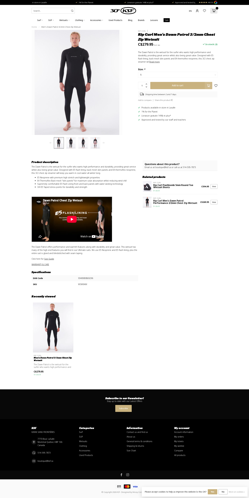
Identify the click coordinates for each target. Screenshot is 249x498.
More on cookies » (237, 492)
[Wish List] (204, 11)
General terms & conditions (139, 441)
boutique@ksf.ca (45, 461)
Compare (178, 450)
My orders (179, 436)
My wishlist (179, 446)
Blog (130, 20)
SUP (50, 20)
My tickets (179, 441)
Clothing (79, 20)
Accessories (95, 20)
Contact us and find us (137, 432)
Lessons (154, 20)
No (223, 491)
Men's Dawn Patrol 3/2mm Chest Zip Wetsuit (61, 27)
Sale (167, 20)
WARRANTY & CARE (40, 264)
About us (131, 436)
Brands (141, 20)
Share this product (163, 100)
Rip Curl (142, 31)
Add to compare (145, 100)
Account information (183, 432)
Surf (39, 20)
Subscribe (123, 408)
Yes (212, 491)
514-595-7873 (44, 452)
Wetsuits (63, 20)
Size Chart (131, 450)
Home (34, 27)
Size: (141, 69)
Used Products (115, 20)
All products (179, 455)
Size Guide (49, 258)
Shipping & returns (135, 446)
